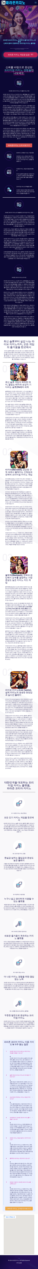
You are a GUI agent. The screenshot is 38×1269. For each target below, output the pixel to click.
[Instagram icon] (21, 1263)
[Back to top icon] (19, 1258)
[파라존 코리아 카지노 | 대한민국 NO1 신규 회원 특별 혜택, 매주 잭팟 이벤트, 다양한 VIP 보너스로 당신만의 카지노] (13, 2)
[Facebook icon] (17, 1263)
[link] (19, 1060)
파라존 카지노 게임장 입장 (19, 55)
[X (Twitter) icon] (19, 1263)
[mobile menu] (35, 2)
